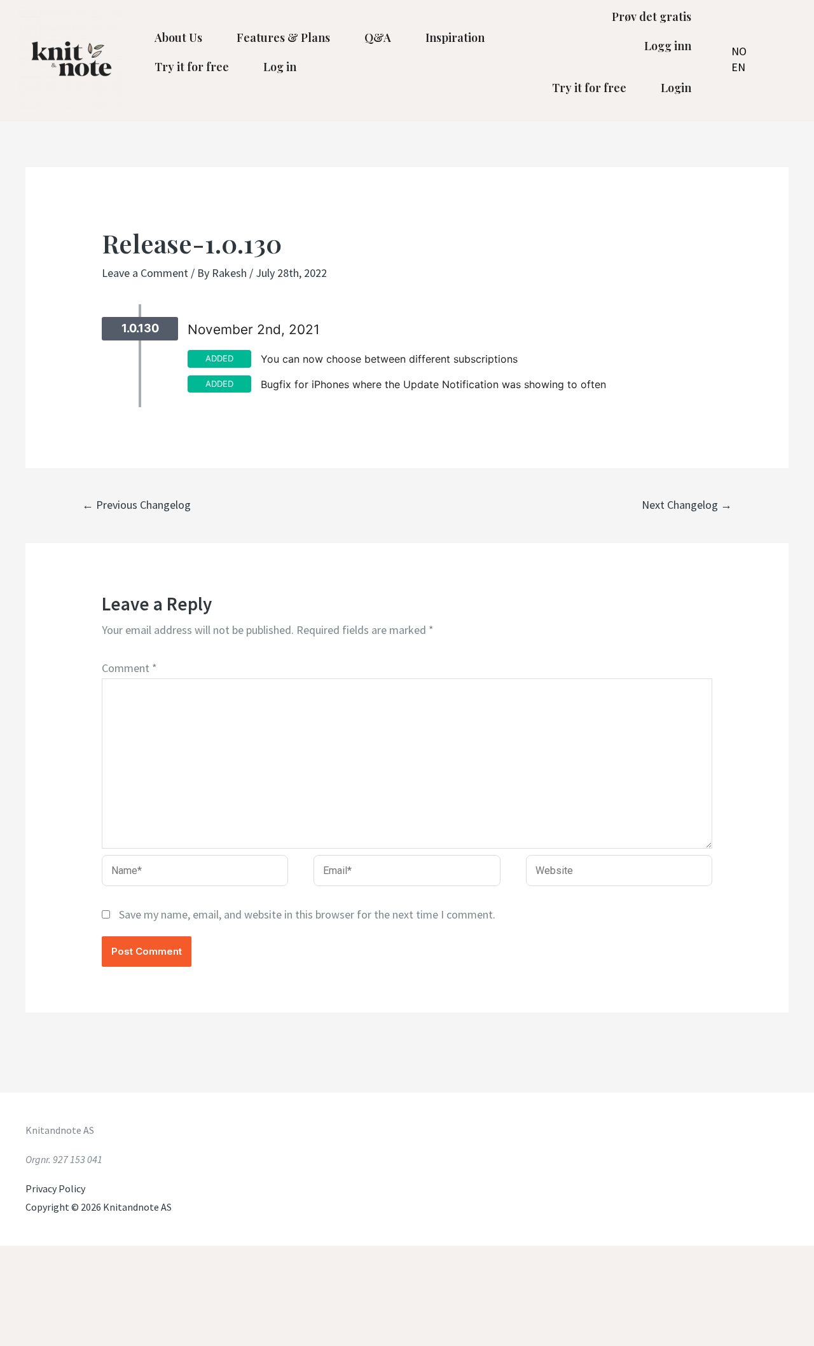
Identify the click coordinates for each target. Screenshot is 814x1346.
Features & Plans (283, 37)
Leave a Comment (145, 273)
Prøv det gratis (651, 16)
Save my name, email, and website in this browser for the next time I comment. (307, 914)
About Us (178, 37)
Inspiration (455, 37)
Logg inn (667, 45)
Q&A (377, 37)
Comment (129, 668)
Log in (279, 66)
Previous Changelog (136, 504)
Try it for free (192, 66)
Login (676, 87)
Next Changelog (687, 504)
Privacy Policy (55, 1188)
